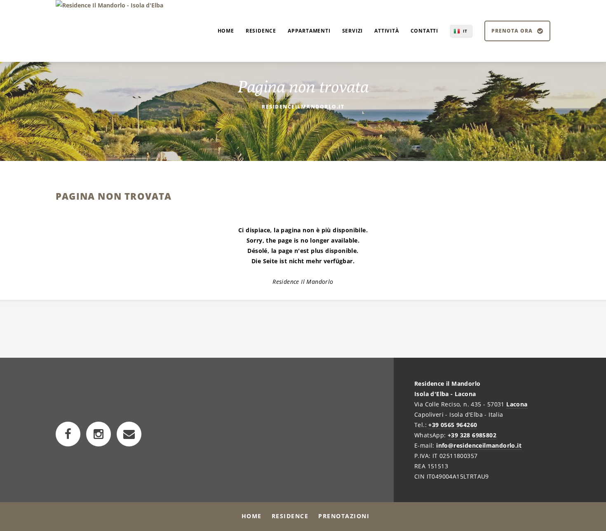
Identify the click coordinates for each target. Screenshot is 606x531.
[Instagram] (98, 434)
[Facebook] (68, 434)
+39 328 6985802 (472, 435)
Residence (290, 516)
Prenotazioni (343, 516)
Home (252, 516)
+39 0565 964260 (452, 425)
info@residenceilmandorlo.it (478, 445)
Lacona (516, 404)
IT (465, 31)
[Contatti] (129, 434)
